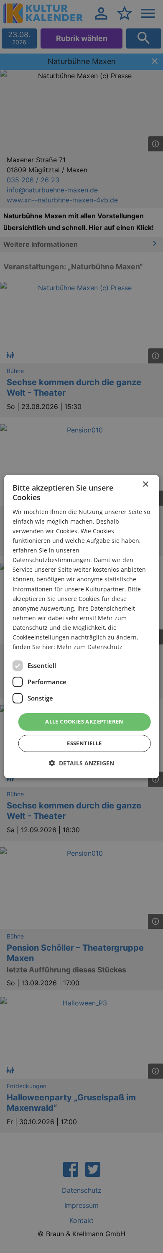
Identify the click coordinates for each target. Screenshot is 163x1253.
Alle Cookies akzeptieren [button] (84, 721)
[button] (81, 763)
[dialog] (81, 626)
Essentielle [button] (84, 743)
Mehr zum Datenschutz (89, 647)
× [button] (145, 484)
